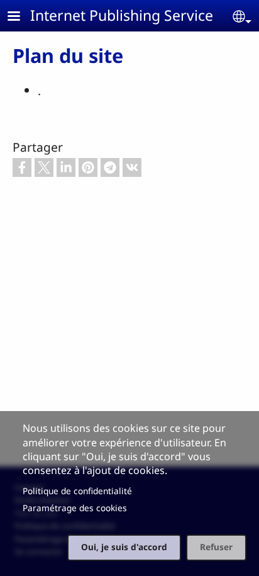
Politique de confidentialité (77, 491)
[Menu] (21, 17)
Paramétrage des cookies (75, 508)
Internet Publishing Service (121, 15)
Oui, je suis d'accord (124, 547)
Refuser (216, 547)
